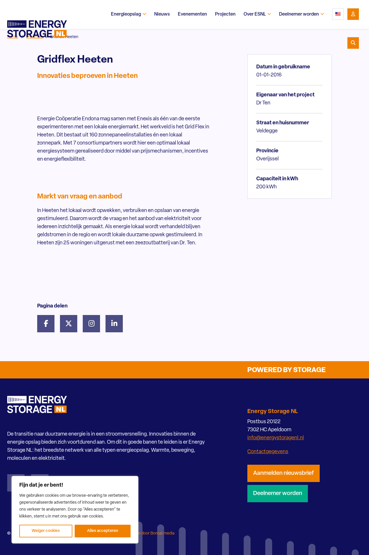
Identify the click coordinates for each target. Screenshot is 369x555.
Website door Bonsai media (149, 533)
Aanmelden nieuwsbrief (283, 473)
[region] (75, 509)
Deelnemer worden (277, 493)
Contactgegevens (267, 452)
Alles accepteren (102, 531)
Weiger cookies (46, 531)
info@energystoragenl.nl (275, 438)
